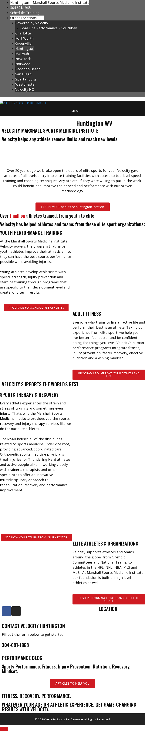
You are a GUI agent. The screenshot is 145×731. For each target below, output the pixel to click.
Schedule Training (24, 12)
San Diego (23, 74)
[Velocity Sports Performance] (23, 103)
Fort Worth (24, 38)
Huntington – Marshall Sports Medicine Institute (49, 2)
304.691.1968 (20, 7)
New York (23, 58)
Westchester (25, 84)
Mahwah (22, 53)
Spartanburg (25, 79)
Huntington (24, 48)
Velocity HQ (24, 89)
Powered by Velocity (31, 23)
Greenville (23, 43)
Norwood (22, 64)
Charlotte (23, 33)
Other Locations (23, 18)
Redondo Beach (27, 69)
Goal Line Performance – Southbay (48, 28)
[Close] (4, 729)
